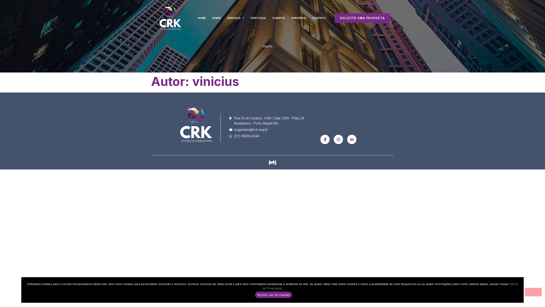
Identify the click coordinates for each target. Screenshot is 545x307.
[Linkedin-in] (351, 139)
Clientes (278, 18)
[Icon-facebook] (325, 139)
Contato (319, 18)
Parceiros (298, 18)
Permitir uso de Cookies (273, 295)
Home (202, 18)
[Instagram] (338, 139)
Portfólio (258, 18)
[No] (533, 292)
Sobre (216, 18)
